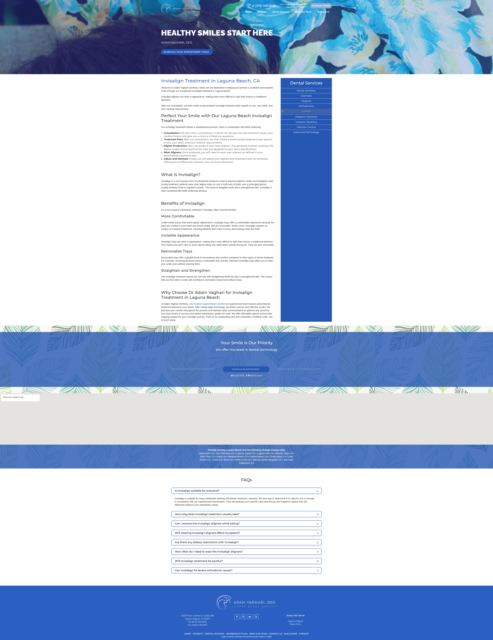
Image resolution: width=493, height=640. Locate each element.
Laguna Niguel (295, 621)
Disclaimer (290, 634)
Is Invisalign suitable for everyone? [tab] (197, 490)
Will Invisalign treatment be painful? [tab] (199, 561)
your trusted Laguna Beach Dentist (207, 304)
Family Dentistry (306, 90)
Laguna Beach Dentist (181, 8)
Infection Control (306, 127)
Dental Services (214, 634)
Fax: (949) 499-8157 (197, 625)
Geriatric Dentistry (306, 122)
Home (187, 634)
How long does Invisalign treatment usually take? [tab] (207, 514)
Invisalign (306, 111)
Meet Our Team (258, 634)
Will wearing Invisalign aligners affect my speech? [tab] (207, 532)
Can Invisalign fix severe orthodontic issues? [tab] (203, 570)
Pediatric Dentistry (306, 116)
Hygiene (306, 101)
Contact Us (275, 634)
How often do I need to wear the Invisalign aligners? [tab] (209, 551)
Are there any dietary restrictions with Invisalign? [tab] (207, 542)
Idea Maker (259, 637)
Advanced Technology (306, 132)
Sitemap (304, 634)
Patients (198, 634)
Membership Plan (237, 634)
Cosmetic (306, 95)
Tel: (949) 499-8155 (197, 622)
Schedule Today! (321, 5)
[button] (186, 52)
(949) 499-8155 (265, 5)
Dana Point (295, 624)
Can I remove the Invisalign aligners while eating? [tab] (207, 523)
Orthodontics (306, 106)
